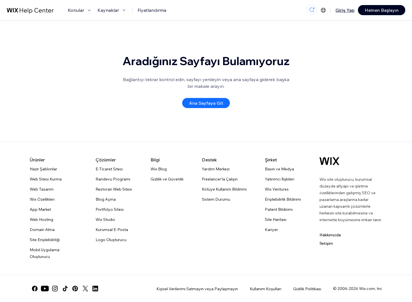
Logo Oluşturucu (111, 239)
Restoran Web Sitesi (114, 189)
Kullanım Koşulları (265, 288)
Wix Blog (159, 168)
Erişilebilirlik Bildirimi (283, 199)
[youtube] (45, 288)
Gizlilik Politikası (307, 288)
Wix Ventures (277, 189)
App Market (40, 209)
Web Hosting (41, 219)
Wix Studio (105, 219)
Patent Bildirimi (279, 209)
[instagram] (55, 288)
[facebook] (35, 288)
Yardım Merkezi (216, 168)
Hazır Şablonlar (43, 168)
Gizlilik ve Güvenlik (167, 179)
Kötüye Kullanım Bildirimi (224, 189)
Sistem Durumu (216, 199)
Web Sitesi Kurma (46, 179)
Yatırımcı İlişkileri (279, 179)
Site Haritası (275, 219)
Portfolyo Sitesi (110, 209)
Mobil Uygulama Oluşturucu (44, 253)
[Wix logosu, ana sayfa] (329, 161)
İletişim (326, 243)
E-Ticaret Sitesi (109, 168)
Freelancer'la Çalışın (220, 179)
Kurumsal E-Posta (112, 229)
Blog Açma (106, 199)
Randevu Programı (113, 179)
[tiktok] (65, 288)
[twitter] (85, 288)
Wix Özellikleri (42, 199)
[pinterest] (75, 288)
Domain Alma (42, 229)
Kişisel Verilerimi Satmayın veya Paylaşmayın (197, 288)
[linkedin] (95, 288)
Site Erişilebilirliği (45, 239)
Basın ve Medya (279, 168)
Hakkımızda (330, 234)
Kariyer (271, 229)
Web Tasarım (42, 189)
